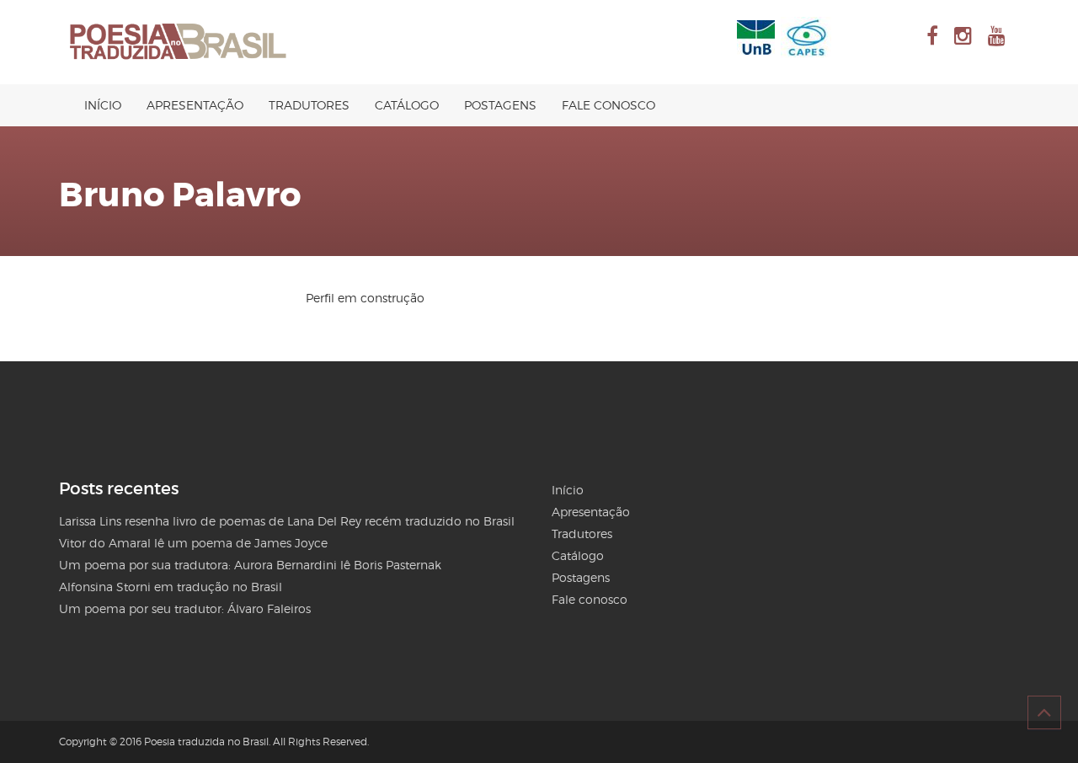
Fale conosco (608, 105)
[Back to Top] (1044, 712)
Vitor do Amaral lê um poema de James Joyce (193, 543)
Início (102, 105)
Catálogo (407, 105)
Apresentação (195, 105)
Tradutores (309, 105)
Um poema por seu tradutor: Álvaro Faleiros (185, 608)
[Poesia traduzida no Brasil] (178, 42)
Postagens (500, 105)
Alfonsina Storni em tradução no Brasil (170, 586)
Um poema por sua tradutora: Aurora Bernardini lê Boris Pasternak (250, 565)
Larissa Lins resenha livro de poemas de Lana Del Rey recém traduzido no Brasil (287, 521)
